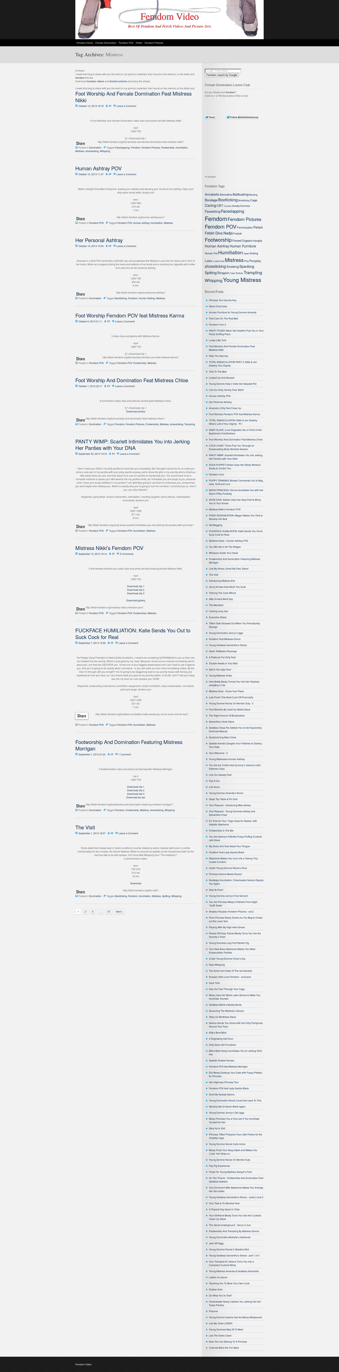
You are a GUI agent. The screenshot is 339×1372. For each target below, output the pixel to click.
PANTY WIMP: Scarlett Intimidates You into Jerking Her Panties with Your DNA (132, 444)
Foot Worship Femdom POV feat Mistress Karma (129, 315)
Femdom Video (83, 1364)
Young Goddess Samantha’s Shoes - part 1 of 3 (234, 1255)
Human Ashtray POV (98, 168)
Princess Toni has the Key (222, 300)
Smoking (232, 266)
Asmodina (226, 194)
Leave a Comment (126, 106)
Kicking (254, 253)
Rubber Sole (215, 1289)
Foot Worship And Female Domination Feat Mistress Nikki (133, 97)
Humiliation (182, 147)
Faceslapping (122, 147)
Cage (253, 200)
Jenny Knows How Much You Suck (227, 586)
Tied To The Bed (217, 371)
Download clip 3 (135, 593)
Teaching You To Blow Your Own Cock (229, 1283)
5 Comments (126, 553)
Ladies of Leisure (218, 1277)
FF (110, 106)
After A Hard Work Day (221, 599)
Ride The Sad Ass (218, 355)
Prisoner (213, 1311)
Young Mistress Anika (220, 675)
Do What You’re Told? (220, 1295)
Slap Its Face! (216, 889)
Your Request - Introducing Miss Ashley (230, 805)
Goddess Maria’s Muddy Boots (225, 1004)
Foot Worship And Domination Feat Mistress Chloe (131, 380)
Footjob (237, 233)
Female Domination (105, 42)
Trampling (189, 424)
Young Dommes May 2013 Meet (226, 1329)
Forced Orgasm (242, 240)
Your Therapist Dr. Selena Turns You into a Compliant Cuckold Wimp (231, 1263)
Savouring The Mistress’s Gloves (226, 1010)
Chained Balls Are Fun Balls (224, 1347)
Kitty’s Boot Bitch (218, 1032)
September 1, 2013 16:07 (92, 833)
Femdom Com (216, 474)
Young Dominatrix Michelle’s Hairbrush (230, 1237)
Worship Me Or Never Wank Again (227, 1106)
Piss (246, 261)
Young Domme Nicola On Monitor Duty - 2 (231, 703)
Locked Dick (218, 261)
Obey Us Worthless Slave (222, 1016)
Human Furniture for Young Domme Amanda (232, 312)
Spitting (166, 896)
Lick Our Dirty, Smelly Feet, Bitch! (226, 389)
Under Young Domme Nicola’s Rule (228, 868)
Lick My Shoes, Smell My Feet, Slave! (229, 568)
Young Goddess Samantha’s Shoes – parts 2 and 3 (236, 1197)
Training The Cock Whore (222, 592)
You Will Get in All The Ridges (225, 546)
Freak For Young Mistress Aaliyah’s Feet (230, 1171)
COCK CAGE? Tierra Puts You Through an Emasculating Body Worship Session (231, 447)
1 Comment (124, 754)
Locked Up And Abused (221, 377)
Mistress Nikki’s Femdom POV (109, 547)
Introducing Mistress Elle (222, 580)
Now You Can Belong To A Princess (228, 1341)
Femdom (135, 147)
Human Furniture (243, 245)
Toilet (232, 273)
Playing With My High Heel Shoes (227, 927)
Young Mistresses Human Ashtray (227, 759)
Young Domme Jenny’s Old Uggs (226, 1112)
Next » (119, 911)
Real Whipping (217, 964)
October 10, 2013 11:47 (91, 174)
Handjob (257, 240)
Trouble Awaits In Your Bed (223, 663)
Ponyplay (255, 261)
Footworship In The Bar (221, 830)
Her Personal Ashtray (99, 239)
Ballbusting (241, 194)
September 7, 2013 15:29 (92, 643)
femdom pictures (118, 81)
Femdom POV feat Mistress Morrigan (228, 1066)
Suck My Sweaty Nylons (221, 1094)
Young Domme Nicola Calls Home (227, 1144)
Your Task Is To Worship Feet (224, 1203)
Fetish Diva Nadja (219, 232)
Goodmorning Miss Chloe (222, 737)
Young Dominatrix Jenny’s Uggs (226, 632)
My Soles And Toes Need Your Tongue (229, 846)
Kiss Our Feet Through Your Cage (227, 989)
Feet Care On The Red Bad (223, 318)
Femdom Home (85, 42)
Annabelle (212, 194)
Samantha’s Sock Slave (221, 721)
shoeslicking (92, 151)
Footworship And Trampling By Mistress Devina (234, 1231)
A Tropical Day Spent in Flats (224, 1209)
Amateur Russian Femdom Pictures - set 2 (231, 911)
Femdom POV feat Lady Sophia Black (229, 1088)
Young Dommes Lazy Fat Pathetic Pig (229, 942)
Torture (239, 273)
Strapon (223, 272)
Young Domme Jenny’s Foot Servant (228, 895)
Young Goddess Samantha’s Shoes (228, 645)
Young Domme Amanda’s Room (226, 793)
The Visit (85, 827)
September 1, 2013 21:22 (92, 754)
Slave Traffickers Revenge (223, 651)
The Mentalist (216, 605)
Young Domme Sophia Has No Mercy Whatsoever (235, 1317)
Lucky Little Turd (217, 340)
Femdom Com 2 (217, 324)
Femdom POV (126, 42)
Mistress (79, 151)
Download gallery (135, 600)
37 (109, 911)
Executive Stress (218, 617)
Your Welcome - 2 (218, 753)
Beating (253, 194)
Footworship (167, 147)
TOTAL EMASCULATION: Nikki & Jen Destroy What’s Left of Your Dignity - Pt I (233, 421)
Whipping (105, 151)
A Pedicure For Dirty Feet (222, 657)
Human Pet (211, 253)
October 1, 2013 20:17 (90, 386)
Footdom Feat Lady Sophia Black (226, 852)
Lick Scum (214, 787)
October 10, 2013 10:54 (91, 246)
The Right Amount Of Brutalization (227, 715)
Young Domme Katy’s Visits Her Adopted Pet (232, 383)
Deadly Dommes (241, 206)
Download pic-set (135, 797)
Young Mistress (242, 279)
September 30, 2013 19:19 (92, 453)
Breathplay (244, 200)
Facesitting (212, 211)
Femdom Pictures (154, 42)
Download (135, 883)
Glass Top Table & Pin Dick (223, 799)
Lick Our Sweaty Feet (220, 774)
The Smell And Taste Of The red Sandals (230, 970)
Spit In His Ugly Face (220, 669)
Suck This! (214, 983)
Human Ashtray (141, 222)
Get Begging (215, 525)
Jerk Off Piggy (216, 1243)
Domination (95, 147)
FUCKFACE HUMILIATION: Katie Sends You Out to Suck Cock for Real (132, 633)
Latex (208, 260)
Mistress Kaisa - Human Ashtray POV (228, 540)
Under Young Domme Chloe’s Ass (227, 958)
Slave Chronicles (218, 306)
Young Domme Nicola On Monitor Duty (229, 1159)
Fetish (139, 42)
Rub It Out (214, 780)
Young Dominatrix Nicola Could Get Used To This (235, 1100)
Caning (210, 205)
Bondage (211, 200)
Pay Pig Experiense (219, 1165)
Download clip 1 (135, 586)
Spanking (246, 266)
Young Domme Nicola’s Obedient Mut (229, 1249)
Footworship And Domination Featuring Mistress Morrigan (128, 745)
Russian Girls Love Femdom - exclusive (230, 976)
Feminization (245, 227)
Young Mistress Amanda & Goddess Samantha (234, 1271)
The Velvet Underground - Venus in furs (230, 1225)
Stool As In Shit (217, 1128)
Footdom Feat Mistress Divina (225, 639)
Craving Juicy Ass (218, 611)
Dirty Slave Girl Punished (222, 1044)
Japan (246, 253)
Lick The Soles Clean (220, 1335)
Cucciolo (227, 205)
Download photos (135, 411)
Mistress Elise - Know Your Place (226, 691)
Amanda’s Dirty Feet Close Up (225, 408)
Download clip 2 (135, 589)
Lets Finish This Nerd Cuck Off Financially (231, 697)
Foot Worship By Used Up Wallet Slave (229, 709)
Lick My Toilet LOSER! (220, 1323)
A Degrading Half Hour (221, 1038)
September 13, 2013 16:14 (92, 553)
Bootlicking (121, 298)
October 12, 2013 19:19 (91, 106)
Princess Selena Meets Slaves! (225, 874)
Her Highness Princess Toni (224, 1082)
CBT (220, 205)
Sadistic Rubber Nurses (221, 1060)
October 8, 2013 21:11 (90, 321)
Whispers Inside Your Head (223, 552)
